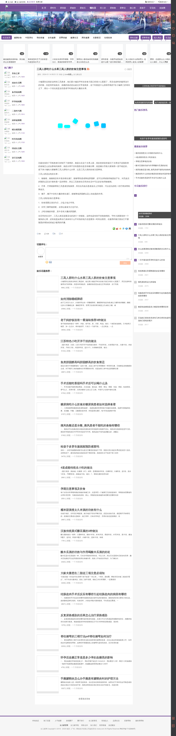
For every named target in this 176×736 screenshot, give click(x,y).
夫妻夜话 (97, 37)
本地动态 (35, 720)
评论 (125, 263)
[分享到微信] (114, 229)
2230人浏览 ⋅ (66, 646)
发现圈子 (69, 720)
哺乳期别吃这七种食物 (147, 282)
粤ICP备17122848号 (127, 728)
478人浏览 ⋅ (66, 667)
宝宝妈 (152, 7)
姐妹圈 (162, 7)
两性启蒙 (134, 37)
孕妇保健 (40, 37)
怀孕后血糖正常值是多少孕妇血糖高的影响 (87, 657)
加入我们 (93, 725)
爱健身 (73, 7)
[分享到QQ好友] (130, 229)
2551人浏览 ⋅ (66, 498)
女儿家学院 (75, 725)
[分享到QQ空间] (120, 229)
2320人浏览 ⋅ (66, 562)
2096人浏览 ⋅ (66, 308)
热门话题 (47, 720)
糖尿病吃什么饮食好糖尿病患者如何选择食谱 (88, 404)
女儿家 (10, 2)
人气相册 (58, 720)
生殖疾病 (108, 37)
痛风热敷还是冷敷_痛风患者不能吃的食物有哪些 (90, 425)
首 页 (44, 7)
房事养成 (146, 37)
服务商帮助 (139, 720)
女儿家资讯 (93, 720)
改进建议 (111, 725)
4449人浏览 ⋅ (66, 583)
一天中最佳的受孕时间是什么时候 (151, 259)
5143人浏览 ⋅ (66, 351)
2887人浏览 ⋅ (66, 519)
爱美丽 (63, 7)
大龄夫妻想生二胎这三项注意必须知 (83, 573)
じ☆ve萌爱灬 (68, 74)
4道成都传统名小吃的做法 (76, 467)
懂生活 (93, 7)
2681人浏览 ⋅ (66, 477)
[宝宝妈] (19, 16)
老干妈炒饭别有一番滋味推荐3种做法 (83, 320)
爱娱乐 (83, 7)
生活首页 (6, 37)
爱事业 (123, 7)
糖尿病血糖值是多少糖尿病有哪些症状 (153, 306)
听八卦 (103, 7)
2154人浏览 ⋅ (66, 393)
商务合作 (84, 725)
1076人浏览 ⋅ (66, 625)
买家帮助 (127, 720)
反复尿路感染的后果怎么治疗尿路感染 (84, 615)
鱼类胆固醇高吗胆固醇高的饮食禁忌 (83, 362)
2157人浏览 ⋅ (66, 414)
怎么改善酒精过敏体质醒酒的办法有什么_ (154, 248)
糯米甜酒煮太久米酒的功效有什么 (81, 510)
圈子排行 (80, 720)
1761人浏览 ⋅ (66, 540)
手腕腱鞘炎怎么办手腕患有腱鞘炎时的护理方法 (89, 678)
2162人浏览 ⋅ (66, 435)
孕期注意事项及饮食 (73, 488)
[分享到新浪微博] (117, 229)
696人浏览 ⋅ (66, 287)
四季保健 (63, 37)
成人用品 (157, 37)
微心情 (133, 7)
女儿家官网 (21, 2)
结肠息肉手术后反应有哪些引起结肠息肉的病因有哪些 (94, 594)
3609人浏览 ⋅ (66, 330)
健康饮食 (18, 37)
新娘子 (142, 7)
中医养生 (29, 37)
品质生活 (116, 720)
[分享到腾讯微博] (123, 229)
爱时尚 (53, 7)
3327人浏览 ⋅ (66, 688)
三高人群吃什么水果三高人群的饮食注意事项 (88, 278)
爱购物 (113, 7)
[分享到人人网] (127, 229)
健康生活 (74, 37)
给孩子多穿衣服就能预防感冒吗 (80, 446)
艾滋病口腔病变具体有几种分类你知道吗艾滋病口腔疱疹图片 (155, 319)
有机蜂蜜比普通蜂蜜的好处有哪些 (151, 271)
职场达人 (105, 720)
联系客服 (102, 725)
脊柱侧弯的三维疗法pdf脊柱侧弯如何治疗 (86, 636)
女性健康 (52, 37)
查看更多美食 (84, 698)
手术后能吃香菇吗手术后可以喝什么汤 (84, 383)
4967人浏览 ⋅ (66, 372)
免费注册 (39, 2)
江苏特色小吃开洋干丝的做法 (78, 341)
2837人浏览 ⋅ (66, 604)
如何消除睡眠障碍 (72, 299)
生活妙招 (169, 37)
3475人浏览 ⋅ (66, 456)
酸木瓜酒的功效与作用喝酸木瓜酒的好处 (85, 552)
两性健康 (85, 37)
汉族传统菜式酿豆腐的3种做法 (79, 531)
